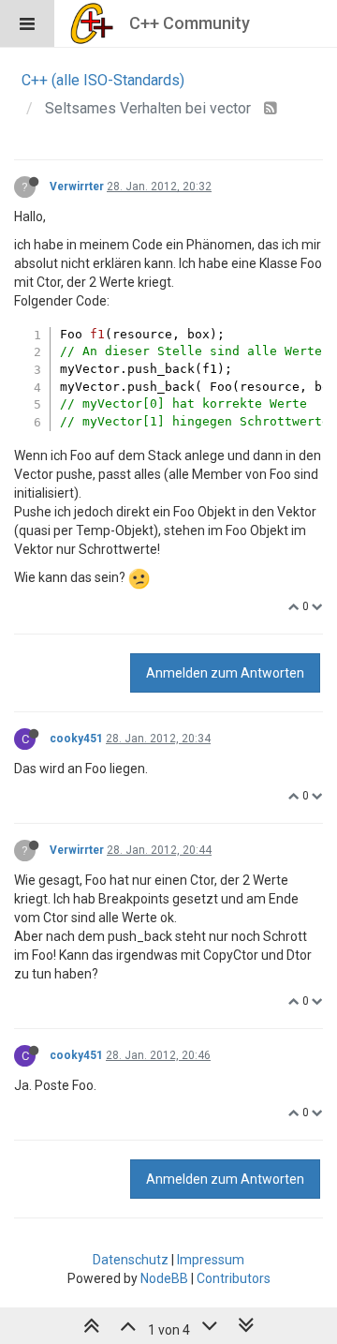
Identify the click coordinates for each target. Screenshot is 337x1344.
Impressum (210, 1259)
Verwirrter (77, 186)
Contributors (234, 1278)
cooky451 (76, 738)
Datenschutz (130, 1259)
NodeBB (164, 1278)
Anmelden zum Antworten (225, 672)
